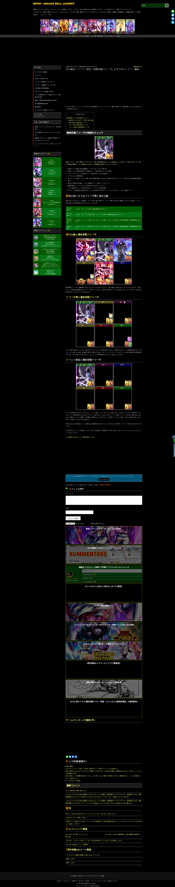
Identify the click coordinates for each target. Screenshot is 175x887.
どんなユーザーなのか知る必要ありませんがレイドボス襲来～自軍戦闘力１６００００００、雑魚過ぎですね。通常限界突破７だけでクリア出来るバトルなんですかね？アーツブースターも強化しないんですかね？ (103, 796)
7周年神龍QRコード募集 (78, 849)
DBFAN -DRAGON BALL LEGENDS (53, 3)
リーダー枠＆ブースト (110, 9)
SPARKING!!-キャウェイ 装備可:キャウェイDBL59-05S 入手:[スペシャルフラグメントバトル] (50, 265)
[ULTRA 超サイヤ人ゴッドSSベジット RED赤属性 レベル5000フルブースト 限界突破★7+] (73, 26)
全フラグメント (95, 12)
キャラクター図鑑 (41, 72)
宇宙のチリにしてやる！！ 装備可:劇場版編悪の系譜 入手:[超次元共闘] (50, 237)
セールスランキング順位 (39, 12)
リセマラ (76, 9)
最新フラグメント (84, 12)
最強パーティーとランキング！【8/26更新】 (48, 128)
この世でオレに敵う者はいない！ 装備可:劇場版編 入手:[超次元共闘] (50, 251)
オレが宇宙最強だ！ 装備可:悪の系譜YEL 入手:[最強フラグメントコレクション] (50, 244)
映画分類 (38, 107)
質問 (68, 808)
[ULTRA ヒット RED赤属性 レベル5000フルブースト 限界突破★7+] (122, 249)
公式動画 (114, 12)
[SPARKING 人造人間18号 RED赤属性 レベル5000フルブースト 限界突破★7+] (104, 398)
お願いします (70, 862)
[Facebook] (173, 18)
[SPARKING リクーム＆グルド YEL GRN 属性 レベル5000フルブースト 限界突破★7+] (85, 335)
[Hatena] (173, 22)
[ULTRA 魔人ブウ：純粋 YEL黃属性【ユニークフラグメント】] (85, 249)
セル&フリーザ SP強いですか (76, 817)
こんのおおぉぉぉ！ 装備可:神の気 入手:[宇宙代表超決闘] (50, 271)
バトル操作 (137, 12)
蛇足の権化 (69, 766)
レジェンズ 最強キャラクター (65, 9)
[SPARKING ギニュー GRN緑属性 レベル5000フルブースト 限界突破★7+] (122, 335)
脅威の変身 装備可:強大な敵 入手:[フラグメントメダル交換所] (50, 258)
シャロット (43, 14)
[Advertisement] (87, 51)
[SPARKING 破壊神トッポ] (92, 26)
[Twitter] (173, 15)
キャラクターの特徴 (105, 12)
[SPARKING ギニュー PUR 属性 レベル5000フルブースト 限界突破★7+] (122, 312)
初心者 (35, 14)
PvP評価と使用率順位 (42, 88)
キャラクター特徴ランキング (44, 110)
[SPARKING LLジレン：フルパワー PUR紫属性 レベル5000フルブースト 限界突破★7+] (104, 273)
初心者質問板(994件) (41, 103)
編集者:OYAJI (138, 66)
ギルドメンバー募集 (76, 829)
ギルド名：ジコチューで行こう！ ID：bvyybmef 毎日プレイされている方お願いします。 (94, 840)
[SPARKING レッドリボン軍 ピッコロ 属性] (104, 375)
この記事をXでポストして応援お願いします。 (81, 437)
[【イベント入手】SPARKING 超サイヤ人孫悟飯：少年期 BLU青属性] (122, 375)
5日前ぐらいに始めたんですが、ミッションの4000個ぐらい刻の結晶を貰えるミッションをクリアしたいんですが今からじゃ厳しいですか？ (104, 823)
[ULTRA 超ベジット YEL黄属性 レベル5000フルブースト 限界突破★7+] (120, 26)
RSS (50, 14)
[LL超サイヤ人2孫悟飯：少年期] (101, 26)
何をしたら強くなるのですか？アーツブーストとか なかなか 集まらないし (92, 813)
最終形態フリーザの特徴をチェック (78, 118)
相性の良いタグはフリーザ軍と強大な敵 (81, 120)
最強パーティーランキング (124, 9)
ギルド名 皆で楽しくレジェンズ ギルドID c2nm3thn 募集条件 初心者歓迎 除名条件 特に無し (103, 836)
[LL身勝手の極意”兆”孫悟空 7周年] (111, 26)
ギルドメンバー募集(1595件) (44, 91)
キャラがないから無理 (73, 780)
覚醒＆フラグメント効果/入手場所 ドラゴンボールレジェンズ (47, 139)
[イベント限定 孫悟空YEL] (85, 398)
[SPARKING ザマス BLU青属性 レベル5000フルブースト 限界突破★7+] (122, 273)
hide (83, 114)
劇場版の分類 (129, 12)
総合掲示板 (120, 12)
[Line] (173, 11)
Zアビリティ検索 (74, 12)
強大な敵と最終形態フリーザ (77, 122)
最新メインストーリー (53, 12)
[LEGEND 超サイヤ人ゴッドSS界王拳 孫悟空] (82, 26)
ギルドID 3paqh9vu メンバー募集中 (77, 844)
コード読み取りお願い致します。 (77, 790)
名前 (67, 508)
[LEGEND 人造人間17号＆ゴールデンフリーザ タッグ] (54, 26)
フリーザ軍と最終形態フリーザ (78, 125)
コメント (69, 493)
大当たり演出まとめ (84, 9)
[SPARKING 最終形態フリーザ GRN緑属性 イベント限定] (104, 147)
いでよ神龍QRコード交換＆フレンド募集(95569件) (47, 96)
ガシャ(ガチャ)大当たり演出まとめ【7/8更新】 (48, 145)
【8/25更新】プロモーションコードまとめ (48, 134)
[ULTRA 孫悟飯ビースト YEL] (130, 26)
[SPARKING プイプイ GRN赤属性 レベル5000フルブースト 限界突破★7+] (122, 398)
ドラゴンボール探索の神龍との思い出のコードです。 (83, 855)
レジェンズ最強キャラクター (44, 81)
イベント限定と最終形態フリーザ (79, 127)
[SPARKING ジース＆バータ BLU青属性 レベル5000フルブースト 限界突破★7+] (104, 335)
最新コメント (73, 785)
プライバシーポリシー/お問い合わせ (87, 886)
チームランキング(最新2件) (80, 720)
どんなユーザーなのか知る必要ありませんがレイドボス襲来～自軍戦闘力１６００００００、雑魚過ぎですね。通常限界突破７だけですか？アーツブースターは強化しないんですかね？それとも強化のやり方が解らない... (103, 802)
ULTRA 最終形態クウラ (42, 149)
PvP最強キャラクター (97, 9)
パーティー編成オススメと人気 (45, 85)
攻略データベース (38, 9)
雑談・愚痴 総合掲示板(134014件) (46, 100)
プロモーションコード (50, 9)
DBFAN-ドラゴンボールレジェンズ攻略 (91, 876)
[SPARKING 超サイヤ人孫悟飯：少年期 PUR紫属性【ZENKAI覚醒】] (63, 26)
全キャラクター (64, 12)
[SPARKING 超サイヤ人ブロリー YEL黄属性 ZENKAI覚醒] (85, 273)
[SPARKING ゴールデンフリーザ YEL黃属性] (104, 312)
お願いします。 (71, 859)
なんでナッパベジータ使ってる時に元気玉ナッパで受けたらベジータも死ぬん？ (92, 768)
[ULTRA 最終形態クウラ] (44, 26)
